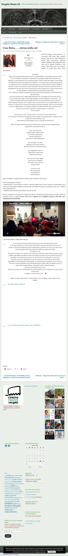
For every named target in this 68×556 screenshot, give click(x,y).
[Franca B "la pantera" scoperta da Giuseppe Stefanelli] (59, 414)
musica (7, 495)
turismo (8, 505)
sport (15, 503)
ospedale (13, 495)
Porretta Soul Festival (17, 497)
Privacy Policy (28, 523)
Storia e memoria (36, 29)
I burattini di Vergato (30, 494)
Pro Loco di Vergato (30, 497)
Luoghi (4, 32)
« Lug (29, 466)
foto (13, 485)
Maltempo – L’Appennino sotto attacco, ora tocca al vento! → (50, 43)
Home (4, 29)
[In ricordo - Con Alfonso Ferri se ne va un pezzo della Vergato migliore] (49, 414)
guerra (18, 488)
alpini (6, 475)
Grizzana (13, 488)
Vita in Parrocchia (12, 32)
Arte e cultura (45, 29)
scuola (17, 501)
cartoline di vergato (8, 479)
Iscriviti (8, 536)
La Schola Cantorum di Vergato (32, 521)
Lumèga (16, 491)
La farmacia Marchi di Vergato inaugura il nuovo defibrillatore (24, 325)
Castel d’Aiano (17, 479)
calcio (20, 475)
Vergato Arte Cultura (11, 508)
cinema (10, 481)
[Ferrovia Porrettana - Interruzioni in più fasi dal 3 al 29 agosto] (59, 425)
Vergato (40, 51)
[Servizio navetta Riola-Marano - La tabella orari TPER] (49, 394)
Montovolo (18, 493)
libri (16, 490)
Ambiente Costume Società (23, 29)
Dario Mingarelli (9, 483)
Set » (40, 466)
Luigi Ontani (11, 491)
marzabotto (8, 493)
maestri (20, 491)
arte (9, 475)
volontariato (11, 511)
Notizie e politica (12, 29)
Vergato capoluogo (26, 51)
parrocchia (8, 497)
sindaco (9, 503)
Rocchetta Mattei (9, 501)
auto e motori (15, 475)
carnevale (17, 477)
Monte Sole (13, 493)
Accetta (52, 552)
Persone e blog (17, 37)
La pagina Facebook (31, 386)
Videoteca (9, 509)
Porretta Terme (8, 499)
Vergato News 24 (10, 4)
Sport (20, 32)
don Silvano (16, 483)
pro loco (13, 499)
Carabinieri (9, 477)
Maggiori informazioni (41, 552)
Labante (13, 490)
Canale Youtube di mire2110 (32, 492)
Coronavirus (17, 481)
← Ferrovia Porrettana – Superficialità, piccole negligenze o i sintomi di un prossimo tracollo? (16, 43)
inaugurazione (7, 489)
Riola (17, 499)
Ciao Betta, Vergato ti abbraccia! (16, 284)
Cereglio (6, 481)
